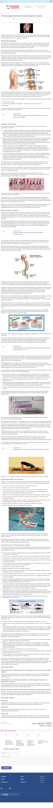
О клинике (42, 776)
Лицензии (42, 780)
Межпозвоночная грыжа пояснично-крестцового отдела (31, 449)
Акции (22, 779)
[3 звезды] (3, 723)
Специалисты (4, 782)
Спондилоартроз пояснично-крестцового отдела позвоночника (31, 743)
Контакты (23, 782)
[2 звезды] (2, 723)
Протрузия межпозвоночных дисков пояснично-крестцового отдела (20, 743)
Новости (42, 778)
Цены (22, 776)
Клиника (3, 776)
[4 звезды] (4, 723)
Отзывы (42, 782)
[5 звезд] (5, 723)
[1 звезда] (1, 723)
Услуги (3, 779)
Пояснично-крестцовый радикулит (43, 742)
